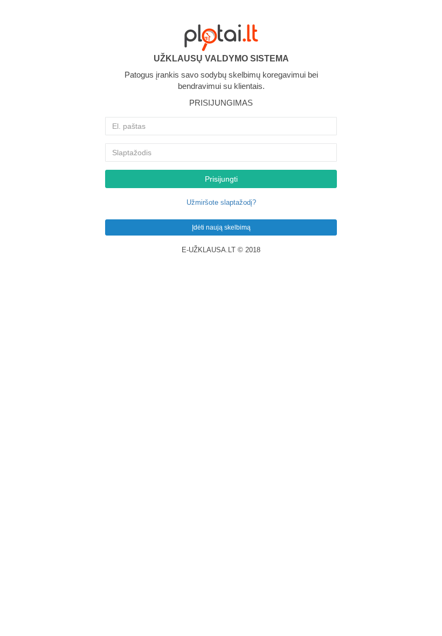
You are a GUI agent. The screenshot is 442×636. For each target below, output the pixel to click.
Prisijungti (221, 179)
